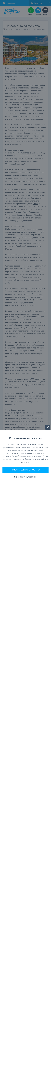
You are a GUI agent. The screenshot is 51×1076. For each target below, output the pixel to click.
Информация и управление (25, 477)
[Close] (47, 427)
